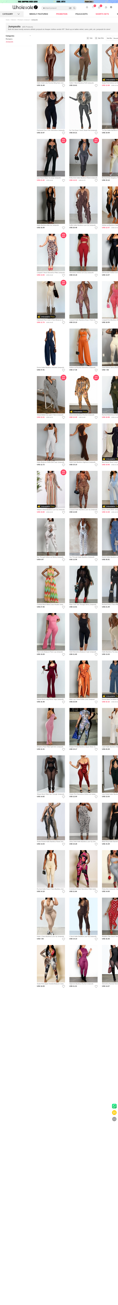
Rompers (9, 39)
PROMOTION (61, 14)
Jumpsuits (9, 42)
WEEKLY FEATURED (38, 14)
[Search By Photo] (70, 8)
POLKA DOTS (81, 14)
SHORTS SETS (102, 14)
